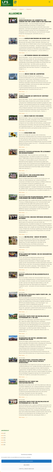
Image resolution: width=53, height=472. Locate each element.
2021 (2, 444)
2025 (2, 435)
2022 (2, 442)
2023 (2, 440)
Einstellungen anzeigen (26, 468)
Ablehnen (26, 465)
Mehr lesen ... (22, 36)
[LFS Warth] (9, 3)
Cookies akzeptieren (26, 461)
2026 (2, 433)
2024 (2, 437)
